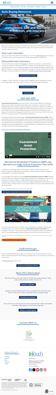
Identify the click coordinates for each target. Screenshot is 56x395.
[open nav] (51, 2)
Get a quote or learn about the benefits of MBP (16, 192)
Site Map (26, 380)
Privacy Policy (10, 380)
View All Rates (28, 93)
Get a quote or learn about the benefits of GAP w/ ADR (16, 129)
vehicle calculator (40, 55)
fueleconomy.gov (8, 261)
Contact (43, 6)
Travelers (24, 64)
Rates (6, 360)
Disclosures (4, 379)
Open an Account (14, 6)
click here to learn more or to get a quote (40, 71)
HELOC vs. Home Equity (28, 310)
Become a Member (28, 284)
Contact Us (7, 361)
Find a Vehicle (30, 6)
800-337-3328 (32, 358)
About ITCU (7, 356)
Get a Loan (23, 6)
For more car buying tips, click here (28, 265)
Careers (6, 363)
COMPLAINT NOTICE (18, 380)
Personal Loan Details (28, 297)
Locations (37, 6)
